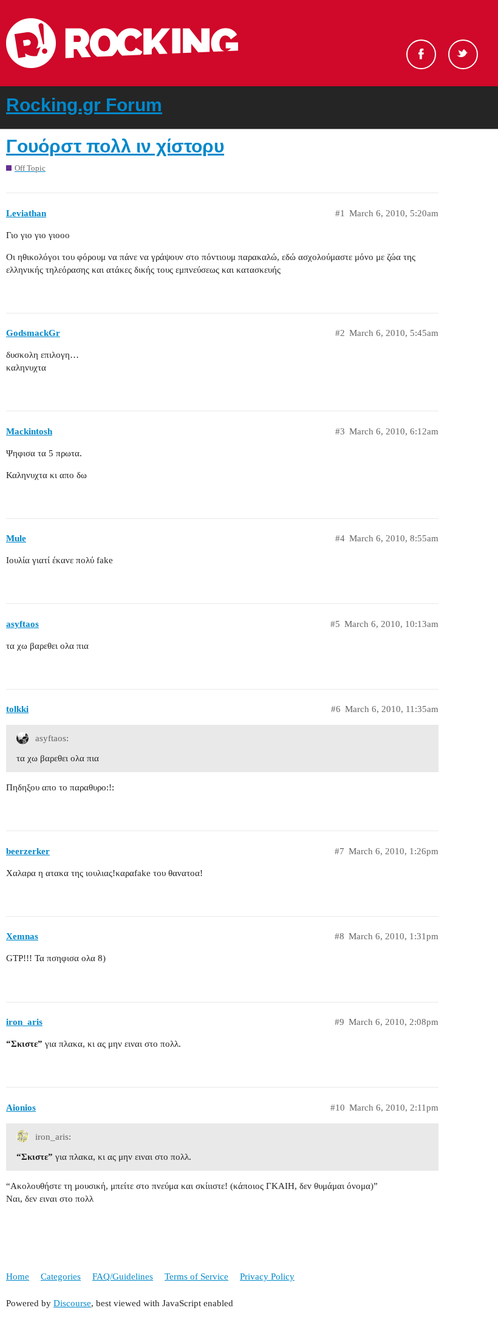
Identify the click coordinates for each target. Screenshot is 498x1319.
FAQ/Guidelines (122, 1276)
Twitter (463, 54)
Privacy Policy (267, 1276)
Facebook (421, 54)
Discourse (72, 1303)
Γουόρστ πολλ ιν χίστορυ (115, 146)
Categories (61, 1276)
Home (17, 1276)
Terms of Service (196, 1276)
